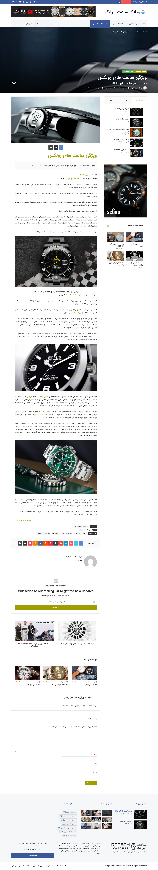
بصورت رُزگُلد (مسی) (76, 312)
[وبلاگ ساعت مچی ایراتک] (125, 12)
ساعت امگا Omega (122, 119)
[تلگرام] (34, 2)
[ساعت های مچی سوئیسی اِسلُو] (53, 11)
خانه (144, 24)
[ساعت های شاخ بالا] (27, 673)
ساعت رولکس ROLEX (121, 139)
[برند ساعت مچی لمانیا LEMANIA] (115, 237)
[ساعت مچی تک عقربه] (86, 826)
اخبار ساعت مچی (134, 24)
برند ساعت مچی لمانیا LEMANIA (117, 245)
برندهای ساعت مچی (68, 820)
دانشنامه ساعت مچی (100, 24)
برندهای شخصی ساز (69, 824)
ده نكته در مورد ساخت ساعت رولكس (71, 533)
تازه (125, 100)
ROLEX (83, 174)
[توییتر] (76, 543)
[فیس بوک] (23, 2)
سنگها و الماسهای (45, 411)
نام (95, 754)
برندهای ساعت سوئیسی (68, 816)
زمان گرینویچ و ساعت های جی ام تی (119, 130)
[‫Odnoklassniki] (35, 543)
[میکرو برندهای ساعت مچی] (107, 813)
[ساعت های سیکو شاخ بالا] (55, 673)
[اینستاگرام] (30, 2)
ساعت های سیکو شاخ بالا (60, 684)
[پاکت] (30, 543)
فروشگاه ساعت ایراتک (136, 88)
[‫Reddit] (45, 543)
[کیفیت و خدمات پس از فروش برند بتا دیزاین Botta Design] (96, 826)
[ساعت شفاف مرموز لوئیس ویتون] (134, 256)
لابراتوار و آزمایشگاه (76, 295)
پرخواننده (139, 100)
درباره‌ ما (47, 866)
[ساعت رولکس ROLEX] (136, 143)
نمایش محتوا (37, 165)
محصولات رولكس (74, 178)
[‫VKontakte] (40, 543)
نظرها (111, 100)
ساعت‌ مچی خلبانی (90, 684)
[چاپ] (50, 147)
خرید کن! (15, 866)
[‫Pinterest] (50, 543)
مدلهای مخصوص (42, 396)
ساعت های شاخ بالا (33, 684)
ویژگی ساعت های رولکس (72, 155)
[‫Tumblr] (55, 543)
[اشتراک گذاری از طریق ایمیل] (56, 147)
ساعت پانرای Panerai (121, 150)
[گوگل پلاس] (71, 543)
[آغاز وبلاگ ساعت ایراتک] (96, 813)
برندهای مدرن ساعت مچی (67, 828)
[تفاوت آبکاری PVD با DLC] (136, 112)
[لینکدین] (66, 543)
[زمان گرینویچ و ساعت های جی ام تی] (136, 132)
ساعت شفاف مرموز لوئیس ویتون (109, 2)
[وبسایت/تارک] (80, 560)
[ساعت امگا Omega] (136, 122)
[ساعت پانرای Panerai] (136, 153)
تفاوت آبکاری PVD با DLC (120, 108)
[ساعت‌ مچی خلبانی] (84, 673)
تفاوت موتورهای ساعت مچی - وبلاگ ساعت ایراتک (76, 705)
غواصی (29, 396)
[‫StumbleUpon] (60, 543)
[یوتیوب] (27, 2)
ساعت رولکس (55, 533)
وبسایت (94, 772)
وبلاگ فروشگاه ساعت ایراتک (81, 527)
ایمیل (94, 763)
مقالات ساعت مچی (118, 24)
